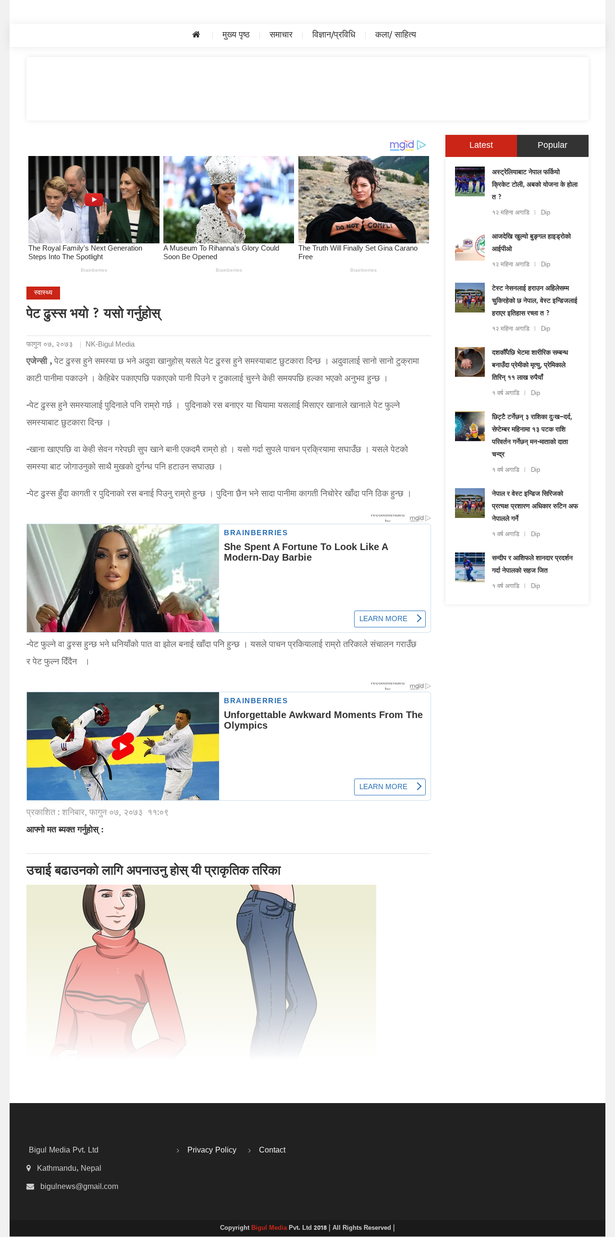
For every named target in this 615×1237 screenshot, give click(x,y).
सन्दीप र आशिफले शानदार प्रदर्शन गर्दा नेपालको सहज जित (532, 565)
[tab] (481, 146)
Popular (552, 146)
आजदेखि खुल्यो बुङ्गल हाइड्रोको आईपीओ (531, 243)
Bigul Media (270, 1228)
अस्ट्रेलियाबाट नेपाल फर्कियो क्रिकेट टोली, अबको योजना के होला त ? (535, 185)
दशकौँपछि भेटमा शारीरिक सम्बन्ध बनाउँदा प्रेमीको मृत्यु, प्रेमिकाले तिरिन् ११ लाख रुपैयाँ (530, 366)
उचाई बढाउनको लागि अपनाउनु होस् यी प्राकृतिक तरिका (153, 872)
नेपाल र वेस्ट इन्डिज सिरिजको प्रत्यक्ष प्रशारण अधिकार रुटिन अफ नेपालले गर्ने (535, 507)
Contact (272, 1150)
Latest (481, 146)
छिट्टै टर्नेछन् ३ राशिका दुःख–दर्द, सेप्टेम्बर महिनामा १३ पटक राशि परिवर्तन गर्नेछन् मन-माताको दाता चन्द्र (532, 436)
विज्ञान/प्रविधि (334, 35)
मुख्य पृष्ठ (236, 35)
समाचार (281, 35)
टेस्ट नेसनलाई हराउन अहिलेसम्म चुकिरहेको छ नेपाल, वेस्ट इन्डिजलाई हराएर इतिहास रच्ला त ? (535, 301)
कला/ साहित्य (395, 35)
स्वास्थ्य (43, 293)
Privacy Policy (211, 1150)
